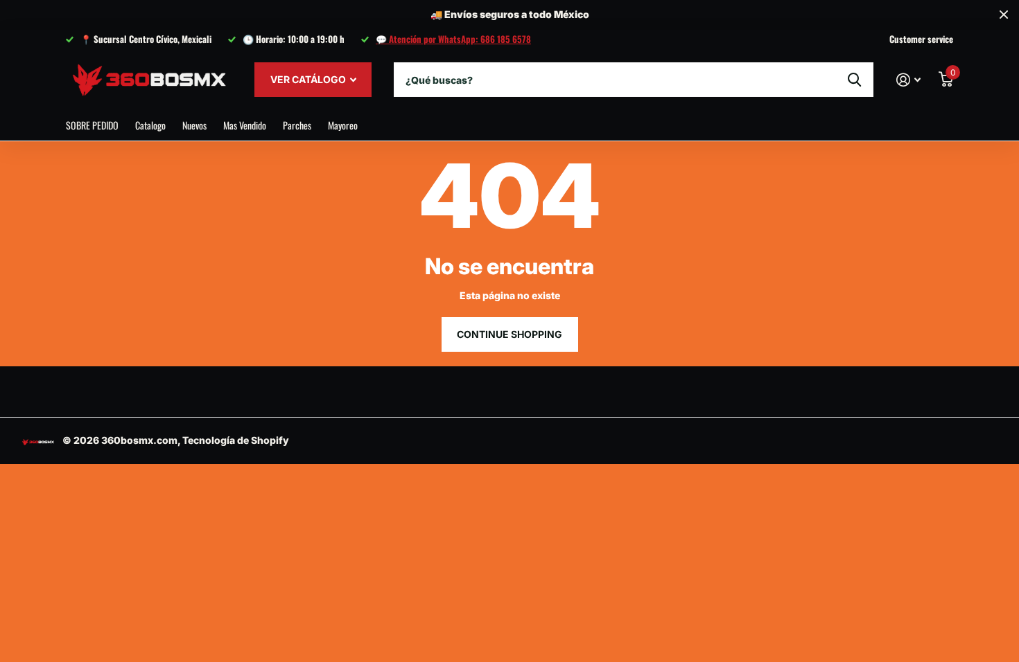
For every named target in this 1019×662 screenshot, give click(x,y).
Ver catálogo (309, 79)
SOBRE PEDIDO (92, 125)
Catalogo (150, 125)
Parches (297, 125)
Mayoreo (343, 125)
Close (1003, 15)
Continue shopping (509, 334)
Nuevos (194, 125)
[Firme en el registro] (908, 80)
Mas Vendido (244, 125)
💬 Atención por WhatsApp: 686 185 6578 (453, 39)
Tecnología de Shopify (235, 440)
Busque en (854, 79)
